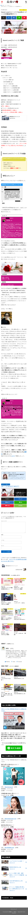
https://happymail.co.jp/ (10, 818)
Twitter (14, 661)
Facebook (20, 661)
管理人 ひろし (10, 648)
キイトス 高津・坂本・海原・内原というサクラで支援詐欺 (16, 875)
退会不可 (17, 486)
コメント (3, 521)
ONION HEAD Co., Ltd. (15, 868)
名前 (2, 534)
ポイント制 (5, 486)
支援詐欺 (11, 486)
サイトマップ (14, 909)
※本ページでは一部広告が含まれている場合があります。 (13, 709)
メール (2, 540)
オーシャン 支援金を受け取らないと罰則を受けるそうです (16, 888)
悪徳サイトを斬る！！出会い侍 (15, 911)
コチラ (13, 456)
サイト (2, 545)
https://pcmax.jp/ (9, 787)
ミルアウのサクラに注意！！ (16, 862)
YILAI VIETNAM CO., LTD (16, 881)
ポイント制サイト (6, 484)
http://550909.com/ (9, 847)
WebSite (8, 661)
